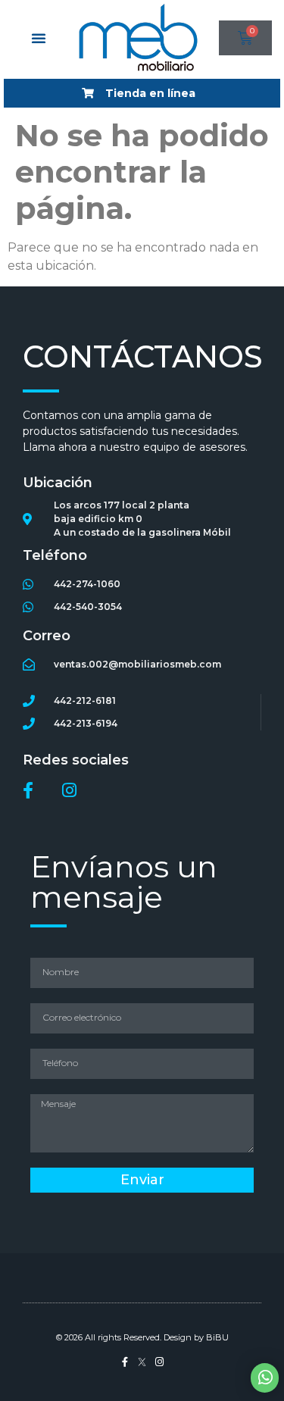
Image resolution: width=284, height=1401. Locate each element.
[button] (38, 38)
